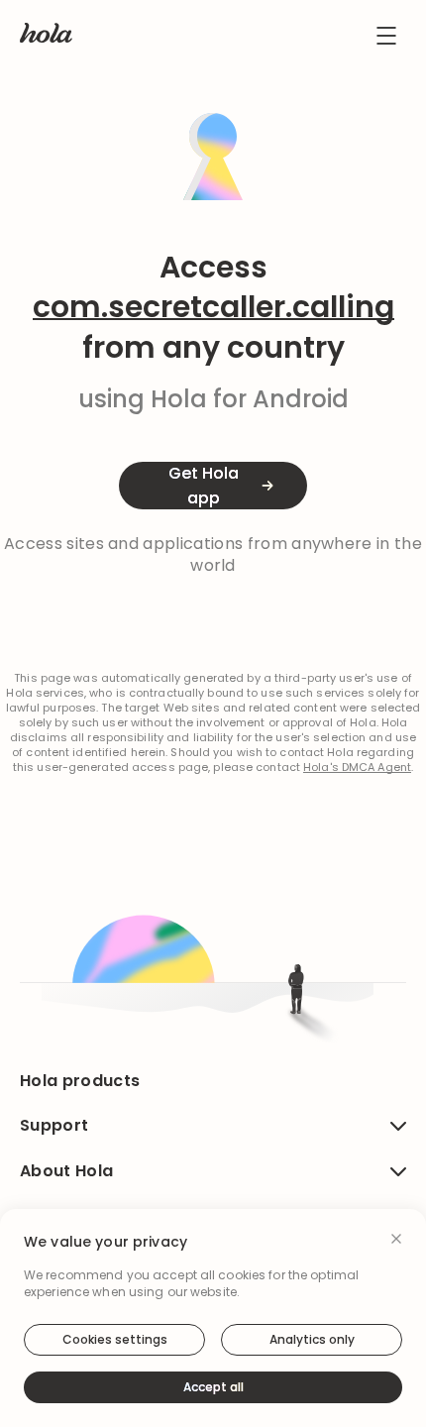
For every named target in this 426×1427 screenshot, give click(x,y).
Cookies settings (114, 1339)
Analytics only (312, 1339)
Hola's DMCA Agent (357, 767)
